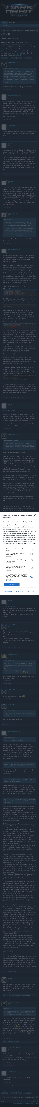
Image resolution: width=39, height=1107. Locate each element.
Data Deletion (9, 591)
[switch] (31, 554)
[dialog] (19, 553)
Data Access (19, 591)
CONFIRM (11, 584)
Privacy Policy (30, 591)
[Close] (35, 516)
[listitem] (19, 549)
